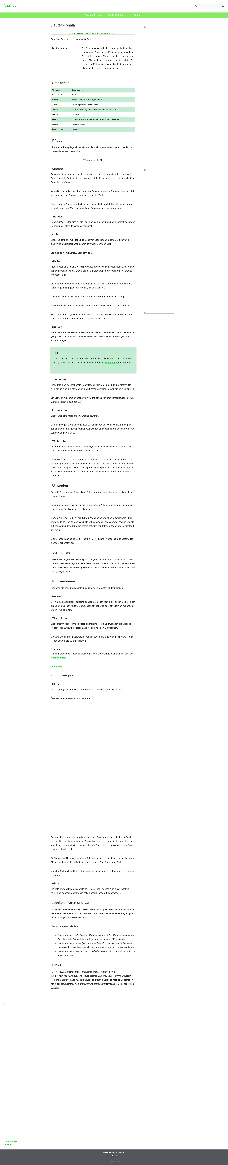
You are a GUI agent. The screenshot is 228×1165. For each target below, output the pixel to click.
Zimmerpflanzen (93, 15)
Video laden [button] (57, 666)
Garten (137, 15)
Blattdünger (111, 362)
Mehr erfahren (58, 657)
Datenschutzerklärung (118, 1152)
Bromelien (76, 129)
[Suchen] (222, 6)
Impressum (106, 1152)
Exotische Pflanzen (117, 15)
